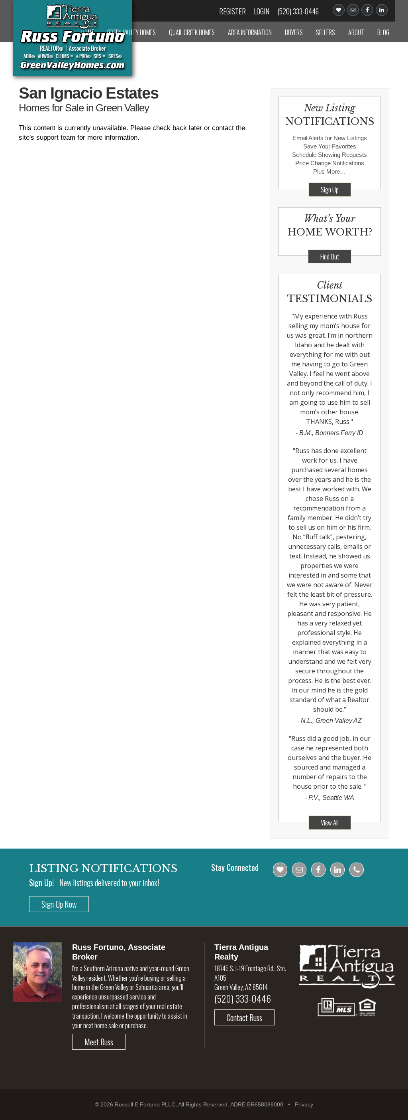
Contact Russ (244, 1017)
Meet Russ (98, 1042)
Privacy (304, 1104)
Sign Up (330, 189)
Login (261, 11)
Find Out (329, 256)
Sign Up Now (58, 904)
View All (330, 822)
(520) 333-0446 (298, 11)
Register (232, 11)
